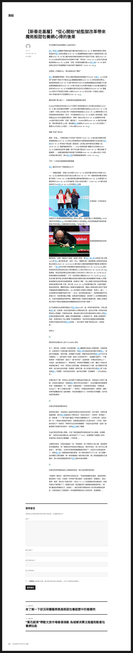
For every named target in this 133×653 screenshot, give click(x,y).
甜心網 (56, 51)
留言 (28, 519)
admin (28, 50)
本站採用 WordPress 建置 (21, 644)
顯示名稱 (29, 550)
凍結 (11, 15)
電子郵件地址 (31, 560)
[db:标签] (28, 56)
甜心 (50, 51)
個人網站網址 (30, 570)
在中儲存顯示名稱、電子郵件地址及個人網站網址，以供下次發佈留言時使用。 (54, 581)
